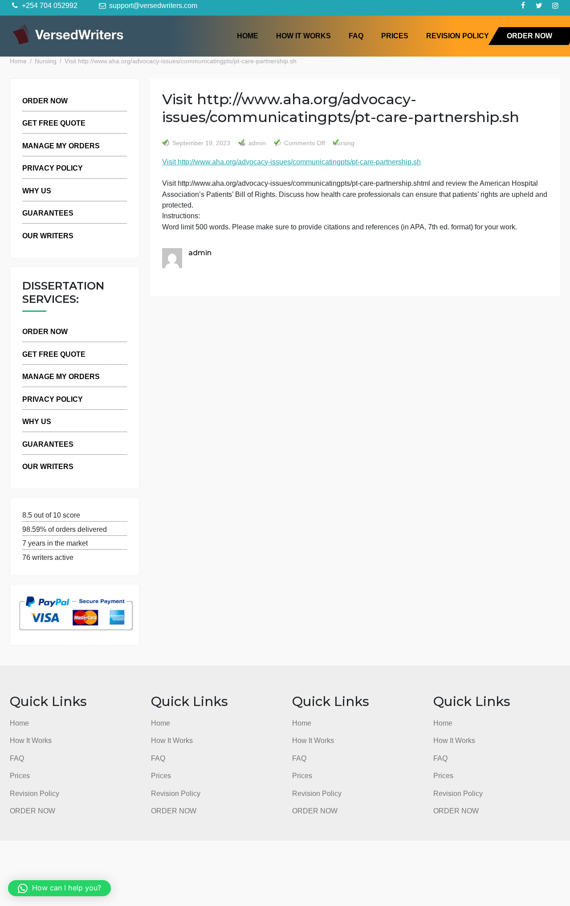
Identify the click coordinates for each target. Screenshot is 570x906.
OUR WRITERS (47, 236)
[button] (59, 888)
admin (256, 143)
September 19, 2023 (201, 143)
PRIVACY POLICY (52, 168)
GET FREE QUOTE (54, 123)
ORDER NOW (529, 36)
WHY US (36, 191)
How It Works (303, 36)
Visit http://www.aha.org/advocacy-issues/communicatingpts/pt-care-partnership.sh (291, 162)
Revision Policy (457, 36)
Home (247, 36)
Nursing (343, 143)
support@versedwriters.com (152, 5)
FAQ (356, 36)
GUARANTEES (47, 213)
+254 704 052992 (48, 5)
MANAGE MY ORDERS (61, 146)
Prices (394, 36)
